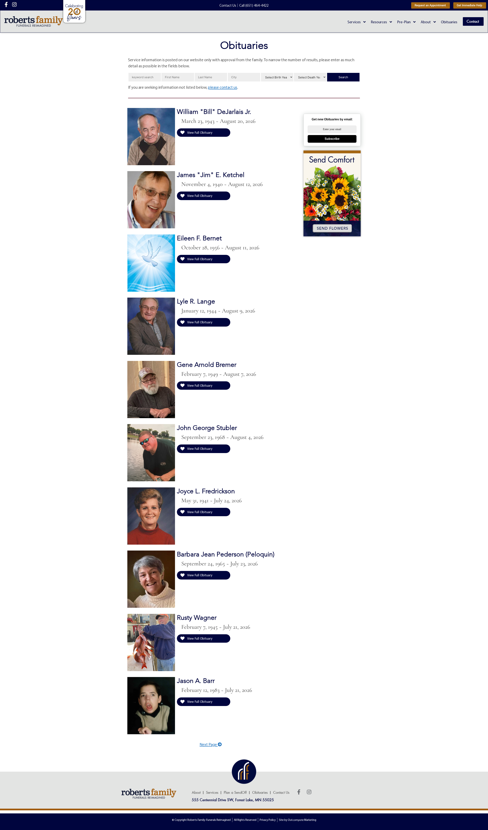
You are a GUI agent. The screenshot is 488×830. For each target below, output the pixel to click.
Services (354, 21)
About (426, 21)
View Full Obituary (199, 132)
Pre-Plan (404, 21)
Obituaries (449, 21)
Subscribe (332, 138)
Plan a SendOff (235, 792)
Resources (379, 21)
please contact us (222, 87)
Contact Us (281, 792)
